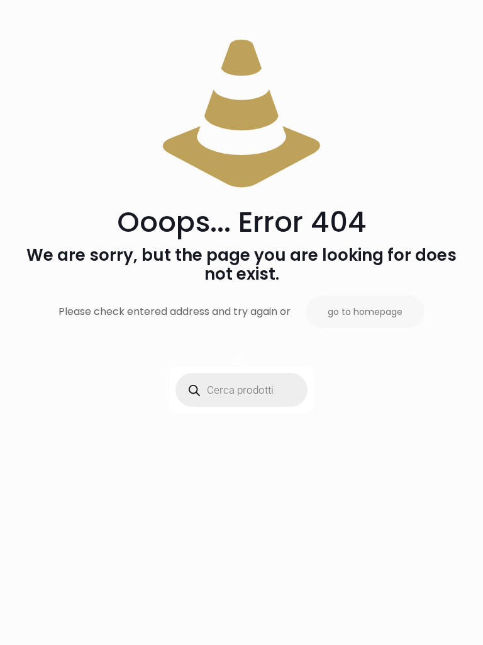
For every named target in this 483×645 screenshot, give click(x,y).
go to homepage (365, 311)
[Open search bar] (241, 361)
